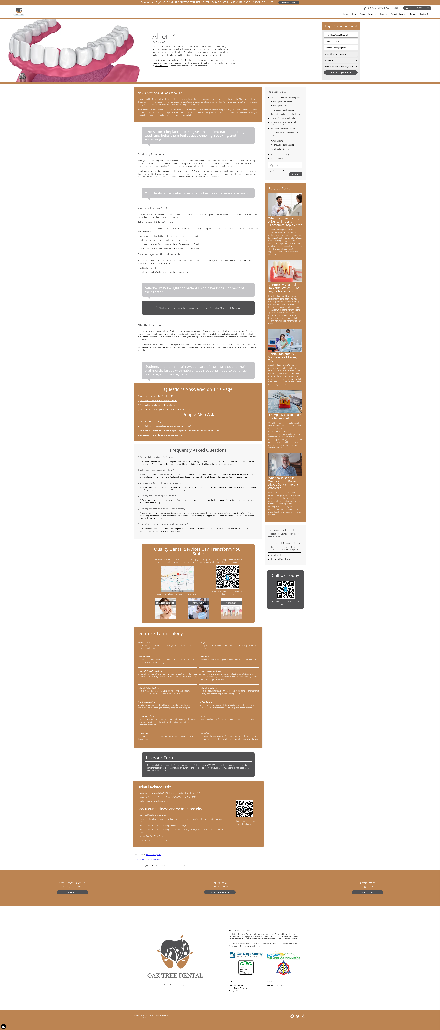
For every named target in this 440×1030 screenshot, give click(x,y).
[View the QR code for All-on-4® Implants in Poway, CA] (227, 588)
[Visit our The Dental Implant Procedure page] (231, 618)
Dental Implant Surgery (279, 106)
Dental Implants (276, 141)
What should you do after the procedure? (158, 400)
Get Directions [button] (72, 892)
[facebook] (292, 1017)
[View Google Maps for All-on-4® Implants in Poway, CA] (177, 591)
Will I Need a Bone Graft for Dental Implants (284, 134)
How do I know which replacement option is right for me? (165, 426)
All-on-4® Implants (153, 854)
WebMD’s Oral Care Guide (157, 801)
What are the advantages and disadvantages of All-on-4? (165, 409)
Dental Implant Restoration (281, 101)
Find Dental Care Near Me (281, 559)
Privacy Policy (138, 1018)
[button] (3, 1026)
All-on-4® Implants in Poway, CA (228, 308)
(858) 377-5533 (161, 65)
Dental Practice (276, 555)
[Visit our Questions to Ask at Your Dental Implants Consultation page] (198, 618)
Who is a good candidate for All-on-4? (156, 396)
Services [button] (383, 14)
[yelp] (303, 1017)
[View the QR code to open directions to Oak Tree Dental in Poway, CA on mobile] (244, 817)
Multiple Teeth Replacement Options (285, 543)
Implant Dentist (276, 158)
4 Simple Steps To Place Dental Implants (284, 416)
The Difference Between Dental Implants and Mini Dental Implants (284, 548)
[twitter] (298, 1017)
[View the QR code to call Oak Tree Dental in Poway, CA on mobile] (286, 598)
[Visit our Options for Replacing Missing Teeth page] (165, 618)
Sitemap (146, 1018)
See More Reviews (289, 2)
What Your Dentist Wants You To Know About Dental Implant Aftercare (283, 483)
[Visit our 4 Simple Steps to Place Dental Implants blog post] (285, 412)
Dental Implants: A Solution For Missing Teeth (282, 357)
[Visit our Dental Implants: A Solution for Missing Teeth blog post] (285, 351)
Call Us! (419, 8)
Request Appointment (219, 892)
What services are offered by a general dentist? (161, 434)
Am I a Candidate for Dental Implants (285, 97)
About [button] (353, 14)
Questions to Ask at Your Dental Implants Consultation (283, 123)
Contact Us (367, 892)
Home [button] (345, 14)
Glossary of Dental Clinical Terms (182, 793)
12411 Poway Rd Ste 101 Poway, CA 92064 (383, 8)
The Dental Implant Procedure (282, 128)
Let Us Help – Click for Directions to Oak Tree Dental (177, 594)
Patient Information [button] (368, 14)
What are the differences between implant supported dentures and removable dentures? (180, 430)
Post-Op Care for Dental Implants (283, 118)
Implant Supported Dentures (282, 110)
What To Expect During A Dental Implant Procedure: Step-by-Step (285, 221)
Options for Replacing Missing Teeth (285, 114)
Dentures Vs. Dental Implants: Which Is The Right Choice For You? (284, 288)
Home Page (186, 797)
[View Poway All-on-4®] (73, 82)
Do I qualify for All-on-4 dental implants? (157, 405)
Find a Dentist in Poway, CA (281, 154)
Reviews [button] (413, 14)
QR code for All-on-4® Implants (147, 859)
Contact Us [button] (424, 14)
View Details (159, 836)
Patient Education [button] (398, 14)
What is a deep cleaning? (151, 421)
